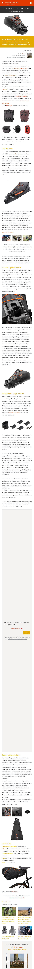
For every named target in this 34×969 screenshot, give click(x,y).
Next (26, 961)
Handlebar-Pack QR (21, 96)
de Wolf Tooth (14, 413)
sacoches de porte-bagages (19, 68)
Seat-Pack (17, 154)
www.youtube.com (16, 628)
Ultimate (4, 89)
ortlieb (15, 904)
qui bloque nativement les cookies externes (17, 639)
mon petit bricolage (7, 232)
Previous (8, 961)
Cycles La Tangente (18, 947)
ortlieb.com (14, 892)
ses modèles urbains (10, 75)
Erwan (23, 54)
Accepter (26, 633)
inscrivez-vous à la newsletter (17, 898)
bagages (10, 904)
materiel (5, 904)
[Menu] (31, 3)
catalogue (9, 105)
